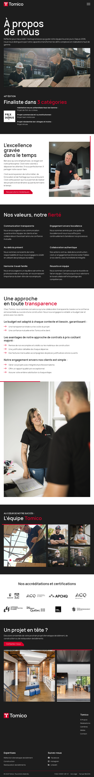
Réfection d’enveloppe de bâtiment (18, 758)
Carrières (84, 727)
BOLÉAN (87, 774)
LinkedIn (53, 765)
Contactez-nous (13, 644)
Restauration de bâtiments (15, 765)
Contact (83, 734)
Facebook (55, 758)
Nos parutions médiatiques (17, 192)
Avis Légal (73, 774)
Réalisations (85, 723)
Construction (9, 761)
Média (82, 730)
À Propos (83, 719)
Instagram (54, 761)
